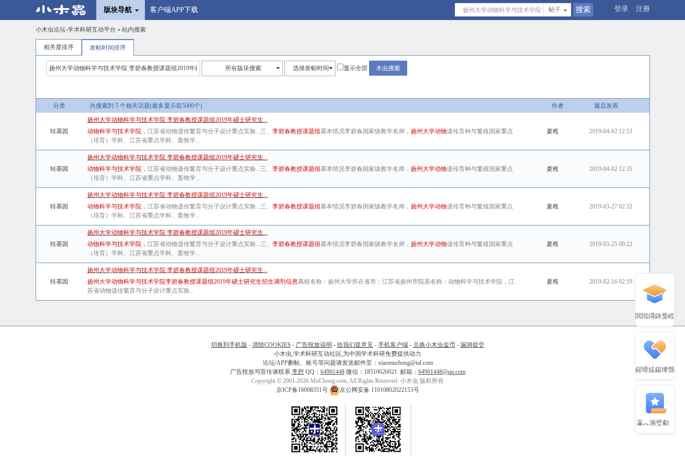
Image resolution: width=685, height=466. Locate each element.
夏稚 (553, 131)
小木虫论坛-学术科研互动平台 (76, 29)
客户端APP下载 (174, 10)
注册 (643, 9)
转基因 (59, 131)
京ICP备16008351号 (302, 389)
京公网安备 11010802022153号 (379, 389)
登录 (621, 9)
